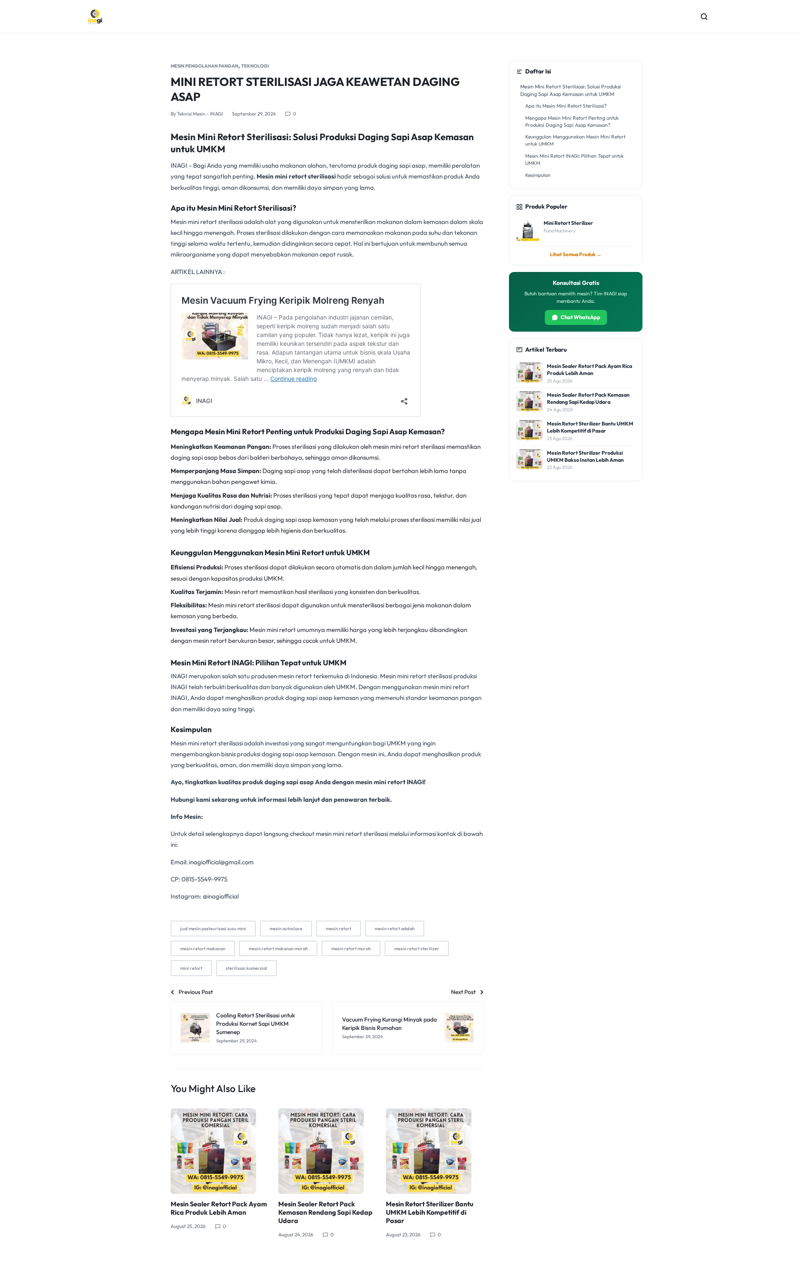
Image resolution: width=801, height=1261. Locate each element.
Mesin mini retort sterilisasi (296, 176)
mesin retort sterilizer (416, 948)
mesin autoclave (286, 928)
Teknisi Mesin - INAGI (200, 114)
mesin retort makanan (202, 948)
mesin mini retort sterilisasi (409, 447)
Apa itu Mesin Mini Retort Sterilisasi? (566, 106)
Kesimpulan (538, 175)
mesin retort (338, 928)
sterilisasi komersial (246, 968)
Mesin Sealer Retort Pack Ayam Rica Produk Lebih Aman (219, 1208)
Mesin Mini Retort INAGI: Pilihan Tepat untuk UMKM (574, 159)
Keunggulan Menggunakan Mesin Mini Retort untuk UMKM (575, 140)
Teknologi (255, 66)
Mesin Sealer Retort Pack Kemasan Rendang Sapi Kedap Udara (325, 1212)
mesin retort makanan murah (278, 948)
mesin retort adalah (395, 928)
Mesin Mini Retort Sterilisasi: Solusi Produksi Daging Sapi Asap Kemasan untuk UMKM (570, 90)
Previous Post (196, 992)
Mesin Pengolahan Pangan (204, 66)
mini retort (191, 968)
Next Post (463, 992)
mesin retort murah (351, 948)
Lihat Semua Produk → (576, 254)
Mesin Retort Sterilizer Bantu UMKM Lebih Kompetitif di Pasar (430, 1212)
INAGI (179, 165)
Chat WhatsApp (580, 317)
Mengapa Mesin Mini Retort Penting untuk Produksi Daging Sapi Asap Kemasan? (572, 121)
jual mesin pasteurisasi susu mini (213, 928)
